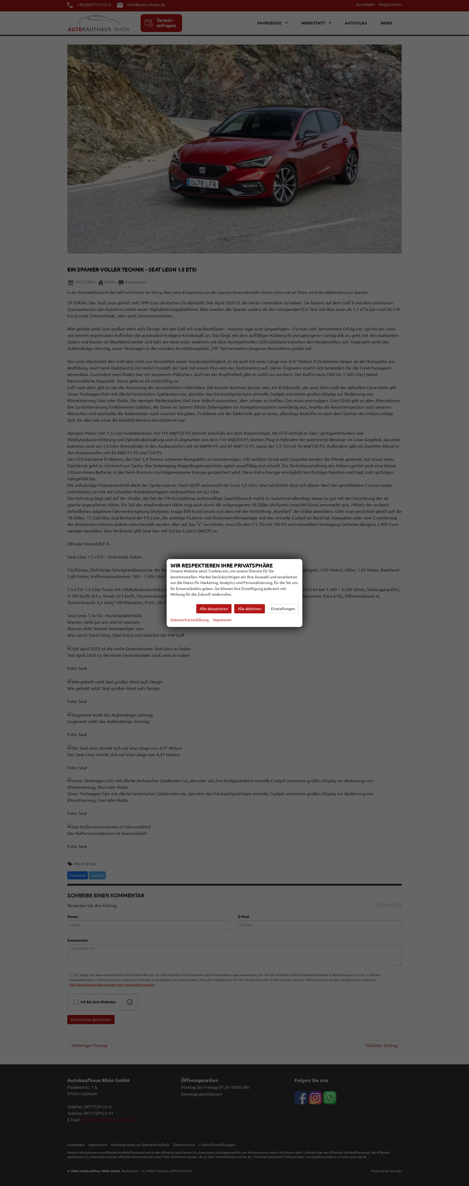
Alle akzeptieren (214, 609)
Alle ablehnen (249, 609)
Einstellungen (283, 609)
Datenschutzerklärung (189, 620)
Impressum (222, 620)
